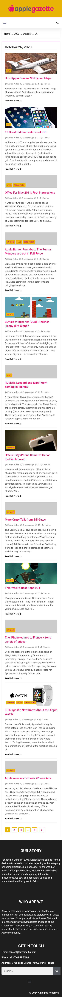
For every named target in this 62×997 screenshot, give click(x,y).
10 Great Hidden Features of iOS (25, 132)
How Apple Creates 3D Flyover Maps (28, 78)
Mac (9, 185)
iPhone (10, 242)
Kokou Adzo (13, 83)
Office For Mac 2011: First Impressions (30, 192)
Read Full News (12, 100)
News (10, 314)
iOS (8, 70)
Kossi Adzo (12, 198)
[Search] (56, 971)
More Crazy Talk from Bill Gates (25, 519)
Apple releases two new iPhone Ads (28, 778)
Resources (19, 185)
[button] (4, 22)
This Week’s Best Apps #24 (22, 588)
